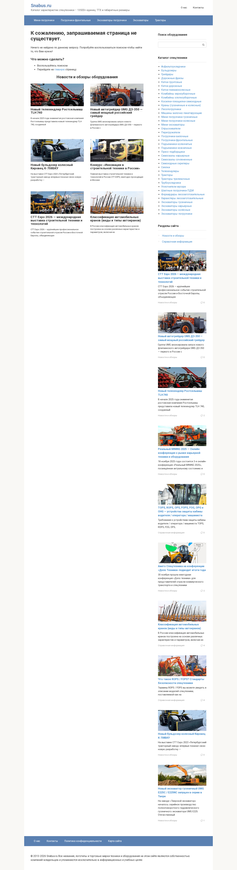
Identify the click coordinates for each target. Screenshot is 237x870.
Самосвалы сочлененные (176, 159)
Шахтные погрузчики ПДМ (177, 190)
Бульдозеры (169, 70)
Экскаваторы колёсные (175, 209)
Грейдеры (167, 74)
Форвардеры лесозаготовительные (183, 194)
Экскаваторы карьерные (176, 206)
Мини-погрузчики (44, 20)
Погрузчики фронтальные (76, 20)
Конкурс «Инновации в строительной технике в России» (115, 166)
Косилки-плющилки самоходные (181, 101)
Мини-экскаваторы (173, 124)
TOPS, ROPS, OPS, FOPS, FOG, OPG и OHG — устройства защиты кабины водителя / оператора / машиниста (180, 511)
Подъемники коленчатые (176, 144)
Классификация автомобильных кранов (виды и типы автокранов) (115, 218)
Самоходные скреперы (175, 163)
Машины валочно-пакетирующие (181, 113)
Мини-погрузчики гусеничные (179, 116)
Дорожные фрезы (172, 78)
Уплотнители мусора (173, 186)
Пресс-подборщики (173, 151)
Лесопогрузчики (171, 109)
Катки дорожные (171, 85)
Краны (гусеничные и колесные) (181, 105)
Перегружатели (170, 132)
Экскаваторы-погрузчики (112, 20)
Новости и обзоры (173, 235)
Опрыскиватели (170, 128)
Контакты (198, 7)
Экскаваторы (140, 20)
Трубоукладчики (171, 182)
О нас (184, 7)
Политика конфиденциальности (83, 841)
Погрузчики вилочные (174, 136)
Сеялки (165, 167)
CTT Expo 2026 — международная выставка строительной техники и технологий (56, 220)
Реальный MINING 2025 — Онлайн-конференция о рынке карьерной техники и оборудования (179, 453)
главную (59, 69)
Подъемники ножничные (176, 147)
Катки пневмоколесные (175, 89)
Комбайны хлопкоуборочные (179, 97)
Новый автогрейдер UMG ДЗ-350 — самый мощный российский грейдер (116, 112)
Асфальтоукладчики (173, 66)
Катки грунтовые (171, 82)
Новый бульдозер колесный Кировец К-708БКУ (52, 166)
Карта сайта (115, 841)
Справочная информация (177, 241)
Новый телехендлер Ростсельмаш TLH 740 (57, 111)
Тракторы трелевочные (175, 178)
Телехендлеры (170, 171)
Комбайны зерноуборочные (178, 93)
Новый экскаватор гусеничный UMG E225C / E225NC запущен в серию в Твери (181, 792)
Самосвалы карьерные (175, 155)
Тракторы (160, 20)
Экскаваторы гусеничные (177, 202)
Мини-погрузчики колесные (178, 120)
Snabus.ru (41, 5)
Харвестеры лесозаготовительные (182, 198)
